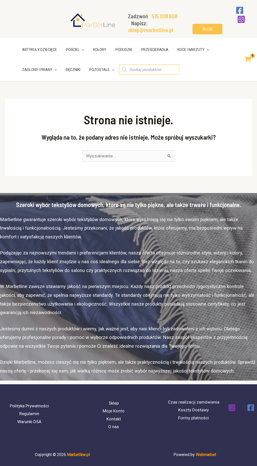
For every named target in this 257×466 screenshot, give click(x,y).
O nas (113, 426)
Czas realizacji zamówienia (193, 402)
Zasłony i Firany (37, 70)
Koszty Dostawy (193, 409)
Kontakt (113, 418)
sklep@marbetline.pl (150, 30)
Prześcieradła (154, 50)
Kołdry (99, 50)
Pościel (73, 50)
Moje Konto (113, 410)
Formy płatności (193, 417)
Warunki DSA (29, 421)
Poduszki (123, 50)
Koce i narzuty (191, 50)
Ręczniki (73, 70)
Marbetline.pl (78, 454)
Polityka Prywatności (29, 405)
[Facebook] (239, 10)
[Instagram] (241, 19)
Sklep (114, 403)
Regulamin (29, 413)
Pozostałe (99, 70)
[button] (207, 29)
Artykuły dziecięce (39, 50)
